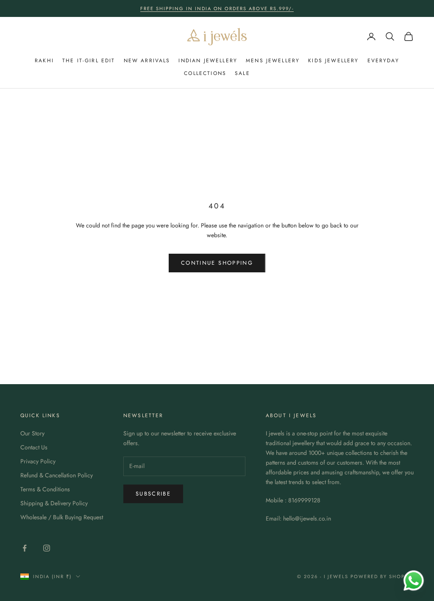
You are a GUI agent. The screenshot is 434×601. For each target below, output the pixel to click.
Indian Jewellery (207, 60)
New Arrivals (147, 60)
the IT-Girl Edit (88, 60)
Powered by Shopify (382, 576)
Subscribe (153, 494)
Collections (205, 73)
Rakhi (44, 60)
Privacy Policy (38, 461)
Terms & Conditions (45, 489)
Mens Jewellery (273, 60)
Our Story (32, 433)
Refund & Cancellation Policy (56, 475)
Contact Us (33, 447)
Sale (242, 73)
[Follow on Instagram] (46, 548)
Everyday (383, 60)
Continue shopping (217, 263)
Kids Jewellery (333, 60)
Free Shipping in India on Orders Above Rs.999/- (217, 8)
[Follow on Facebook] (24, 548)
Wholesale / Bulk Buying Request (61, 517)
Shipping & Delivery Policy (54, 503)
